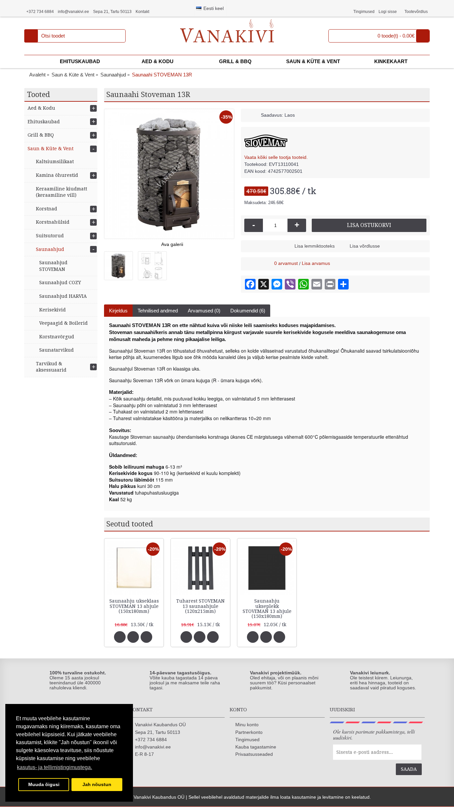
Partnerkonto (249, 732)
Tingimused (247, 739)
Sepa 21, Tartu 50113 (157, 732)
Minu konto (247, 724)
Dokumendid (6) (247, 310)
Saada (409, 769)
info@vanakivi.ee (153, 746)
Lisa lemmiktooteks (314, 246)
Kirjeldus (118, 310)
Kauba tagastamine (255, 746)
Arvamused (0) (204, 310)
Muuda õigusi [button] (43, 784)
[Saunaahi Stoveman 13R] (169, 174)
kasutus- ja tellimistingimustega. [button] (54, 767)
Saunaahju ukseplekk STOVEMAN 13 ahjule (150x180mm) (267, 608)
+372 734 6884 (151, 739)
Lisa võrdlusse (365, 246)
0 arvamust (286, 263)
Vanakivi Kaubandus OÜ (160, 724)
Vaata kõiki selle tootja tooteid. (276, 157)
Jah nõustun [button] (96, 784)
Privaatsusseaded (254, 754)
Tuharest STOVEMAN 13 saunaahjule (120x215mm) (200, 606)
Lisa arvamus (316, 263)
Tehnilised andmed (158, 310)
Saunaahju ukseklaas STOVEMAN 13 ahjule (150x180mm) (134, 606)
